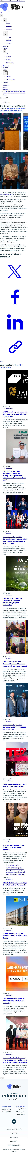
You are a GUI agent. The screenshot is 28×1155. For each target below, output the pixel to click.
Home (7, 85)
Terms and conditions (14, 1145)
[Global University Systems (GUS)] (14, 1086)
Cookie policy (14, 1137)
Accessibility (14, 1141)
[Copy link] (15, 347)
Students (5, 68)
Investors (5, 46)
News (4, 69)
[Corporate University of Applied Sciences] (11, 7)
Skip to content (4, 1)
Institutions (6, 89)
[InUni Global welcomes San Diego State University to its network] (15, 874)
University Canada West (7, 194)
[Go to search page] (1, 13)
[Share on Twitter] (15, 272)
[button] (1, 1078)
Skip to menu (13, 1)
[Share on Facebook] (15, 297)
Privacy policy (14, 1133)
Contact (5, 82)
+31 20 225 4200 (21, 1114)
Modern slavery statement (14, 1129)
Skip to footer (21, 1)
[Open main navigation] (1, 15)
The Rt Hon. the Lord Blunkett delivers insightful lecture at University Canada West (14, 93)
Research (6, 66)
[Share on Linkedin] (15, 322)
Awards (5, 48)
